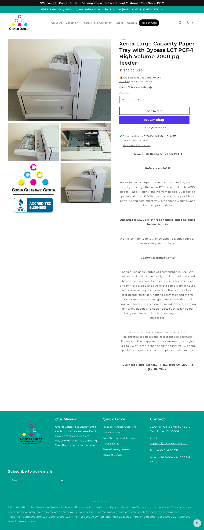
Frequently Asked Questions (120, 426)
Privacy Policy (111, 432)
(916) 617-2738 (169, 450)
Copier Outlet (106, 501)
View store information (136, 145)
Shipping (124, 81)
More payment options (154, 127)
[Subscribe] (61, 480)
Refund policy (111, 443)
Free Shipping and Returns (119, 438)
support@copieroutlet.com (168, 443)
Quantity (124, 93)
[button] (73, 22)
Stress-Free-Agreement (117, 449)
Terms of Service (113, 454)
